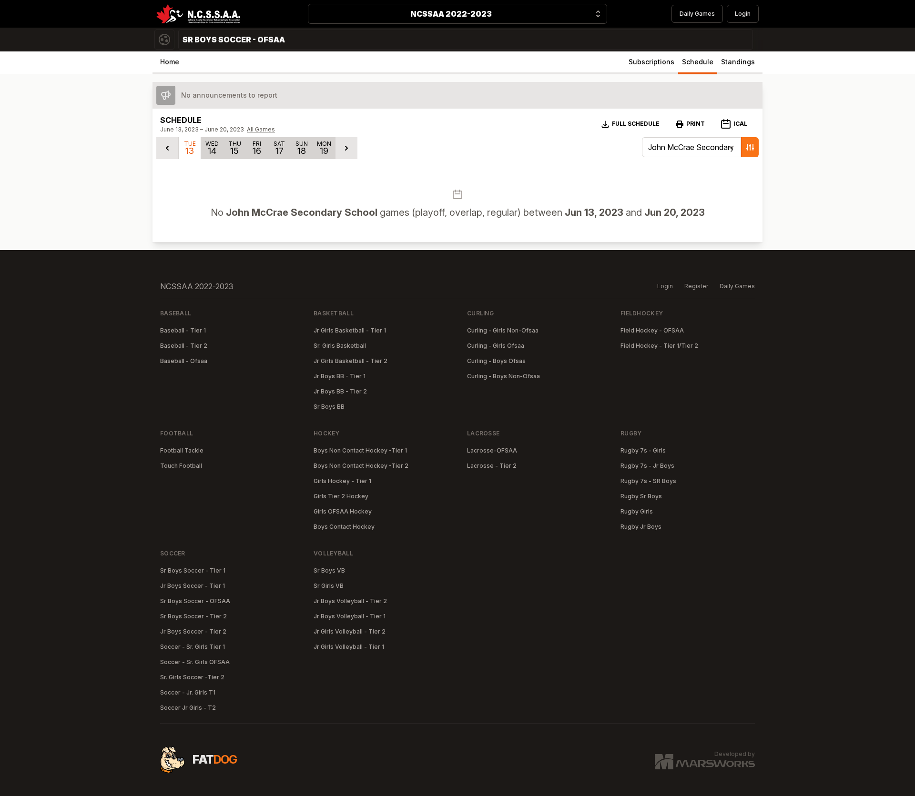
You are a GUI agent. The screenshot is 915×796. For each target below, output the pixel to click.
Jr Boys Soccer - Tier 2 (193, 631)
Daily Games (697, 13)
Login (743, 13)
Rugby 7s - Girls (643, 450)
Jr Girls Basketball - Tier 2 (350, 360)
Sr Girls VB (329, 585)
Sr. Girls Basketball (340, 345)
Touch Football (181, 465)
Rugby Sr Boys (641, 496)
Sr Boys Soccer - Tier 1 (192, 570)
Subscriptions (651, 62)
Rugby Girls (636, 511)
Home (169, 62)
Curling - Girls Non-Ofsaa (503, 330)
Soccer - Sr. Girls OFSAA (195, 661)
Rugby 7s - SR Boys (648, 480)
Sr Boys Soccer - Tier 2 (193, 616)
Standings (738, 62)
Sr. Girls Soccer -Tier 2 (192, 677)
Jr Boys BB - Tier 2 (340, 391)
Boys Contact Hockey (344, 526)
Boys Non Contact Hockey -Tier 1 (360, 450)
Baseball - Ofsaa (183, 360)
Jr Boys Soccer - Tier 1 (192, 585)
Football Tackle (181, 450)
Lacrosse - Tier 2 (492, 465)
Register (696, 286)
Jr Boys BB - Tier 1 (340, 376)
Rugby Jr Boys (640, 526)
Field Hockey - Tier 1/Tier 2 (659, 345)
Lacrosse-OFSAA (492, 450)
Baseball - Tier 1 (183, 330)
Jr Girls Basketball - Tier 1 (350, 330)
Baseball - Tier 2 (183, 345)
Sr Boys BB (329, 406)
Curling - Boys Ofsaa (496, 360)
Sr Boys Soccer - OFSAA (195, 601)
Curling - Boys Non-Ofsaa (503, 376)
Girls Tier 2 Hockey (341, 496)
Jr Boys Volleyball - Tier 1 (350, 616)
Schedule (697, 62)
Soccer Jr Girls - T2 (188, 707)
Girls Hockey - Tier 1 (342, 480)
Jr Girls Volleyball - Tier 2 (350, 631)
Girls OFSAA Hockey (343, 511)
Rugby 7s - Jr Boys (647, 465)
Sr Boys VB (329, 570)
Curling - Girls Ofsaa (495, 345)
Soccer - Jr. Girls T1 (187, 692)
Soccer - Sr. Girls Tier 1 (192, 646)
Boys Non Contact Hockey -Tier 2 (361, 465)
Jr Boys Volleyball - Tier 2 (350, 601)
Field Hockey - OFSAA (652, 330)
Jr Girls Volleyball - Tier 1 (349, 646)
